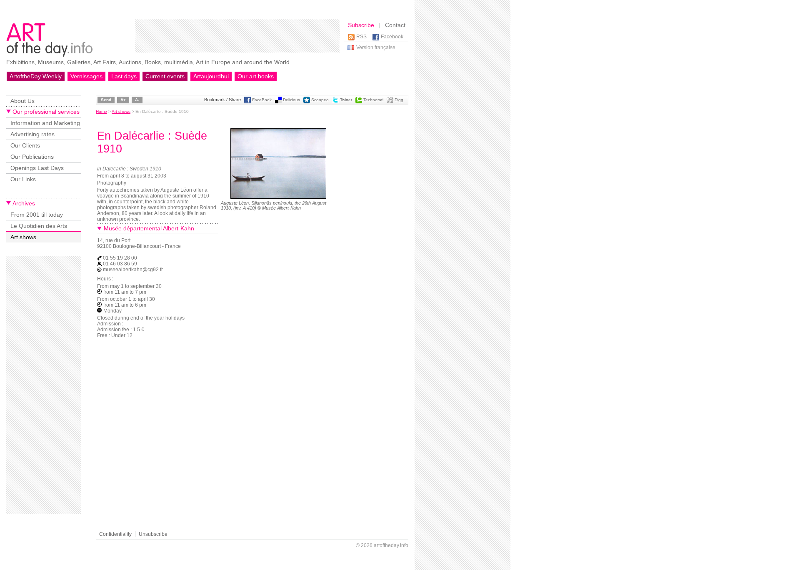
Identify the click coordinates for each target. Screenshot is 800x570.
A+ (123, 100)
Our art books (256, 76)
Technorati (373, 100)
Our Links (23, 179)
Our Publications (32, 156)
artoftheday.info (391, 545)
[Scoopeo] (306, 102)
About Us (22, 101)
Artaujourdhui (211, 76)
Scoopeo (320, 100)
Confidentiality (115, 534)
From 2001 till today (36, 214)
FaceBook (262, 100)
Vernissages (86, 76)
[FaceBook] (247, 102)
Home (101, 111)
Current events (165, 76)
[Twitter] (335, 102)
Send (106, 100)
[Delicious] (278, 102)
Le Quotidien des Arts (38, 225)
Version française (375, 47)
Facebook (392, 37)
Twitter (346, 100)
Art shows (23, 237)
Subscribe (361, 25)
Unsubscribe (153, 534)
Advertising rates (32, 134)
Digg (399, 100)
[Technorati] (358, 102)
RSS (361, 37)
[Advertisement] (237, 35)
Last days (124, 76)
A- (137, 100)
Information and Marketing (45, 123)
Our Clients (25, 145)
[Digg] (390, 102)
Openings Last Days (37, 168)
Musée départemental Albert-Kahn (149, 228)
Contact (395, 25)
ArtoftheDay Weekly (36, 76)
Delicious (291, 100)
